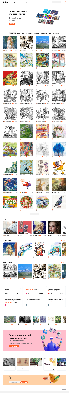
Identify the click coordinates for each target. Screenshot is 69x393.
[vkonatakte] (63, 389)
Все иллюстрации (34, 214)
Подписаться (24, 382)
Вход (64, 2)
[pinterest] (65, 389)
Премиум (18, 33)
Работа (21, 2)
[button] (2, 16)
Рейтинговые (24, 33)
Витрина (31, 2)
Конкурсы (26, 2)
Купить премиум (14, 346)
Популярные (30, 33)
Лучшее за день (36, 33)
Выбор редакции (13, 33)
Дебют (50, 33)
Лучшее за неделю (44, 33)
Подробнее (12, 23)
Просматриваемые (56, 33)
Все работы (63, 218)
